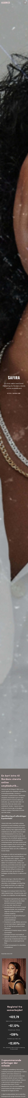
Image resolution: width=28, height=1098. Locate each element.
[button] (25, 2)
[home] (5, 3)
